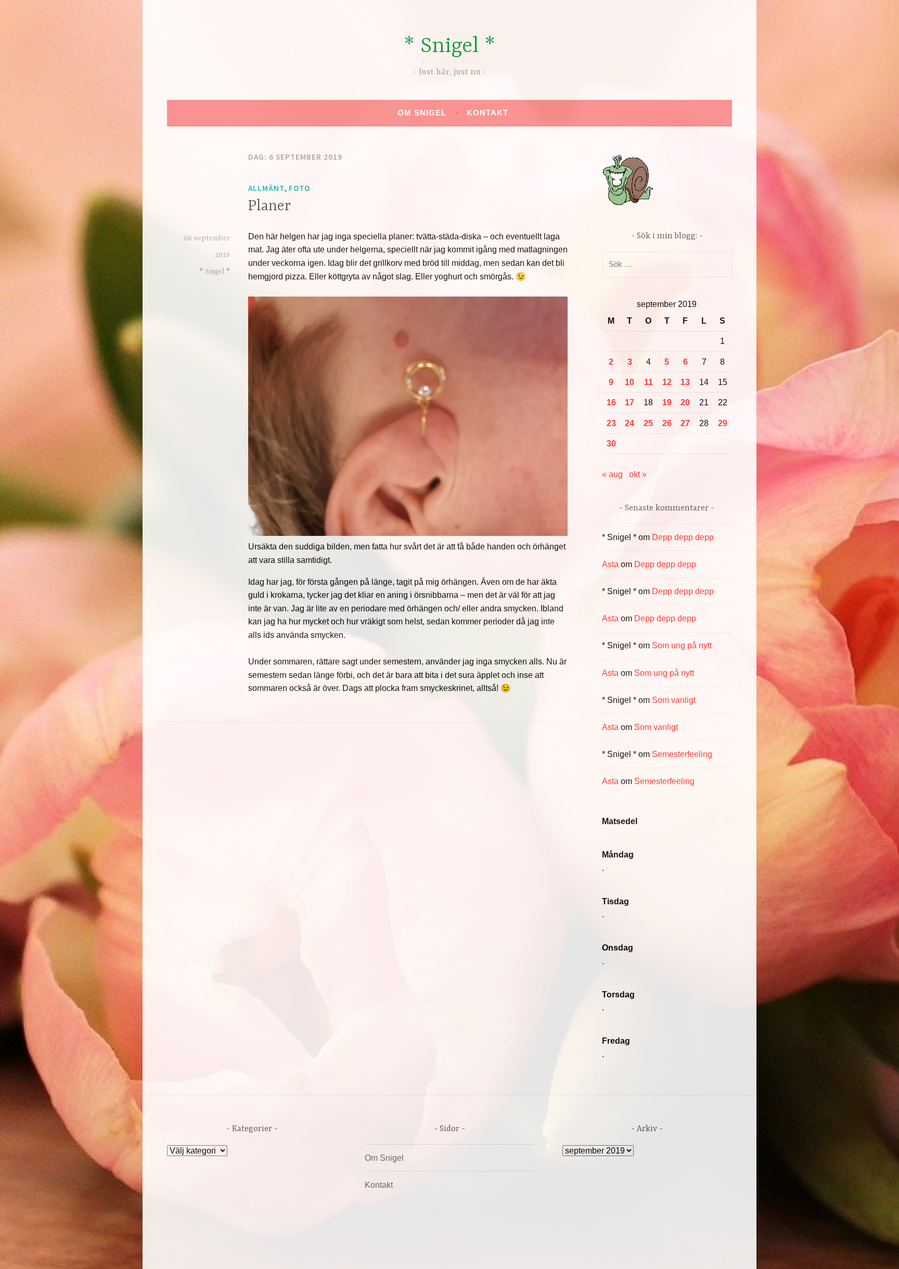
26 (667, 423)
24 (629, 423)
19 (667, 402)
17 (629, 402)
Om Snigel (421, 112)
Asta (610, 564)
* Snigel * (449, 46)
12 (667, 382)
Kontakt (487, 112)
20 (685, 402)
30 (611, 443)
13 (685, 382)
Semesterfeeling (682, 754)
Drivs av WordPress (372, 1250)
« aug (612, 474)
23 (611, 423)
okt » (638, 474)
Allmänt (266, 188)
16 (611, 402)
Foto (299, 188)
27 (685, 423)
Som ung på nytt (682, 645)
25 (648, 423)
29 (722, 423)
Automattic (547, 1250)
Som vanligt (674, 700)
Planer (269, 206)
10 (629, 382)
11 (648, 382)
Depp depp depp (683, 537)
